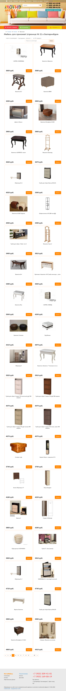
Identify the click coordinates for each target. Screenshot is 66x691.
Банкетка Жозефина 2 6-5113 (18, 640)
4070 (10, 406)
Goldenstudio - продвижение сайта (12, 688)
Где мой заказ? (56, 1)
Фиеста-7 (18, 518)
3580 (39, 71)
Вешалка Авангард (47, 152)
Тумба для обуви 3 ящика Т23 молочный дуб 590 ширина (18, 397)
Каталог (15, 31)
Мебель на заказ (37, 1)
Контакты (28, 1)
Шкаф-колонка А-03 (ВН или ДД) (47, 213)
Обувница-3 (19, 365)
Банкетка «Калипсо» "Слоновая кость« (47, 365)
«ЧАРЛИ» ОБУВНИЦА (18, 61)
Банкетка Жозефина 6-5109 (47, 122)
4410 (39, 649)
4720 (10, 588)
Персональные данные (9, 679)
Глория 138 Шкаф (47, 518)
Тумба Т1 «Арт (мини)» (47, 548)
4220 (39, 497)
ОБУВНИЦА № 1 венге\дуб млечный (47, 579)
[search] (40, 5)
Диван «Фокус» (18, 122)
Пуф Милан (47, 335)
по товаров (37, 38)
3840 (39, 284)
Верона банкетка (18, 609)
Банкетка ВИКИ (47, 91)
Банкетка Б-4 (18, 274)
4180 (10, 497)
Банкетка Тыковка (18, 335)
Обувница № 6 (18, 183)
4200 (39, 314)
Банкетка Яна (18, 304)
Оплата (16, 1)
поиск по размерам (11, 38)
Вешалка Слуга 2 (47, 244)
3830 (10, 71)
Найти (51, 40)
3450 (10, 253)
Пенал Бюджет (47, 487)
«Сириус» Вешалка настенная (47, 640)
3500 (10, 314)
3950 (10, 131)
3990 (39, 619)
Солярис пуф (18, 457)
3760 (39, 467)
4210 (10, 345)
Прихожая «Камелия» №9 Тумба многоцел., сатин (47, 274)
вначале (28, 38)
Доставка (22, 1)
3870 (39, 345)
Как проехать (36, 679)
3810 (39, 253)
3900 (39, 101)
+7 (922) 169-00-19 (42, 676)
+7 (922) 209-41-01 (42, 673)
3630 (10, 162)
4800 (10, 649)
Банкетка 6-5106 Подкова (18, 213)
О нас (10, 1)
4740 (39, 588)
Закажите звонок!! (53, 10)
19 (34, 655)
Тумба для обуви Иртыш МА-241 (47, 183)
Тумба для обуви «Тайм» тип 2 (19, 244)
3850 (10, 528)
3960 (39, 131)
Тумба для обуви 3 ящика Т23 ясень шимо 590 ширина (47, 427)
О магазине (7, 675)
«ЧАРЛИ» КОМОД (47, 304)
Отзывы (46, 1)
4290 (39, 528)
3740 (10, 467)
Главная (9, 31)
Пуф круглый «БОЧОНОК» (18, 548)
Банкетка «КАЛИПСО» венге (18, 152)
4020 (10, 192)
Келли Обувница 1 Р (18, 487)
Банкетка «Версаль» (47, 61)
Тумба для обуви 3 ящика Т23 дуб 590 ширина (47, 396)
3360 (39, 192)
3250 (10, 101)
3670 (39, 162)
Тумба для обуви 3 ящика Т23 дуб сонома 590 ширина (19, 427)
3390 (39, 223)
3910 (39, 375)
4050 (10, 223)
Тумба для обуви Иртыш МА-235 (47, 609)
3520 (10, 375)
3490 (10, 284)
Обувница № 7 (18, 579)
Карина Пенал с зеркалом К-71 (47, 457)
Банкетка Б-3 (18, 91)
